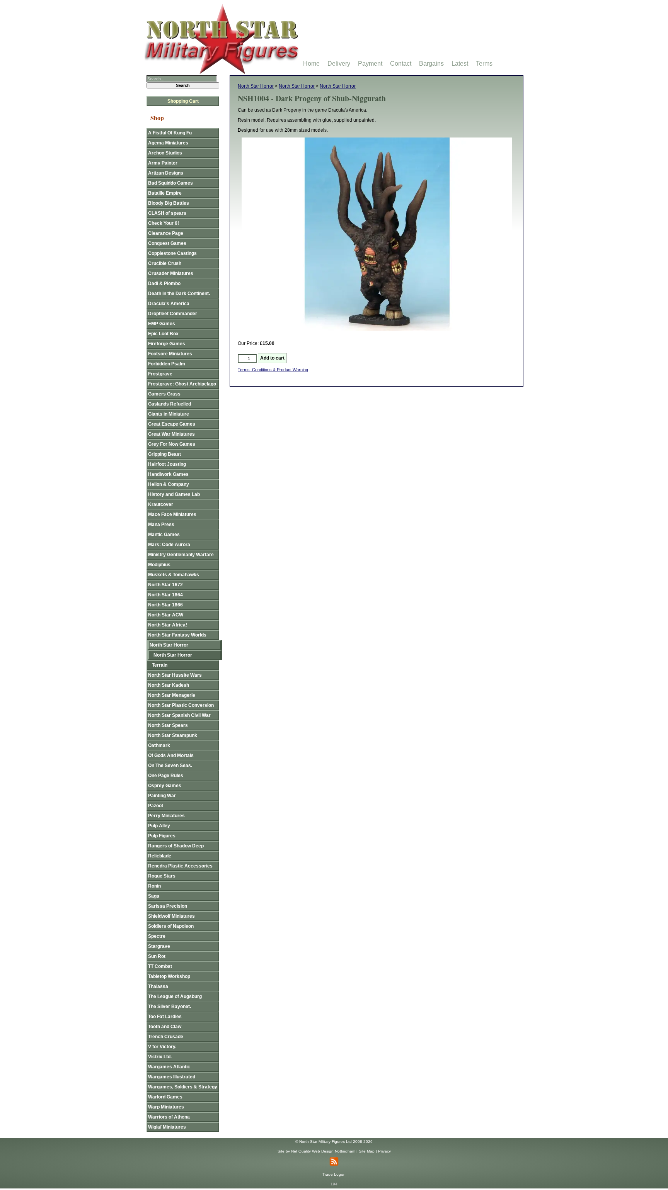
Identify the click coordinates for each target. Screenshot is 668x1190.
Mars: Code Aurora (169, 544)
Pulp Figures (162, 836)
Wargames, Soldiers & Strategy (182, 1087)
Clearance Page (165, 233)
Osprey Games (164, 785)
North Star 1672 (165, 584)
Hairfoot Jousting (167, 464)
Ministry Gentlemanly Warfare (181, 554)
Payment (370, 63)
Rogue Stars (162, 876)
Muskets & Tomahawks (173, 574)
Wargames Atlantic (169, 1066)
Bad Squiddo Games (170, 183)
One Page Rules (165, 775)
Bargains (431, 63)
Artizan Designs (165, 173)
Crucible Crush (164, 263)
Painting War (162, 795)
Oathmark (159, 745)
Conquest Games (167, 243)
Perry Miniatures (166, 815)
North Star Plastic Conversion (181, 705)
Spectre (156, 936)
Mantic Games (164, 534)
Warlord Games (165, 1097)
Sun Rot (156, 956)
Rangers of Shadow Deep (176, 846)
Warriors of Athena (169, 1117)
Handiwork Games (168, 474)
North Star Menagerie (171, 695)
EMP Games (161, 323)
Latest (460, 63)
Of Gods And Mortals (171, 755)
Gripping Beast (164, 454)
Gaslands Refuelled (169, 404)
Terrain (159, 665)
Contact (400, 63)
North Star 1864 (165, 595)
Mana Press (161, 524)
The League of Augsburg (175, 996)
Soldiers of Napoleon (171, 926)
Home (311, 63)
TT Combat (160, 966)
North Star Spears (168, 725)
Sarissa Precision (167, 906)
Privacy (384, 1151)
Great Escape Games (171, 424)
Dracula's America (168, 303)
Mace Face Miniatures (172, 514)
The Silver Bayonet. (169, 1006)
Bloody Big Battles (168, 203)
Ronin (154, 886)
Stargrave (159, 946)
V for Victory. (162, 1046)
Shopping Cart (183, 101)
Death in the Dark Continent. (179, 293)
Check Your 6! (163, 223)
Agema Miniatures (168, 143)
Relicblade (159, 856)
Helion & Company (168, 484)
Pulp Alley (159, 825)
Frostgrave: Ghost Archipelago (182, 384)
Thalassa (158, 986)
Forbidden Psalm (166, 364)
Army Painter (162, 163)
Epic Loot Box (163, 333)
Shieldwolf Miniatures (171, 916)
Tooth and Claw (164, 1026)
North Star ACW (165, 615)
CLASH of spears (167, 213)
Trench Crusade (165, 1036)
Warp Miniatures (166, 1107)
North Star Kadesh (168, 685)
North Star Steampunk (172, 735)
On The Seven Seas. (170, 765)
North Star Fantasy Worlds (177, 635)
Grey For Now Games (171, 444)
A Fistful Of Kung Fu (170, 133)
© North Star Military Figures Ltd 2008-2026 (334, 1141)
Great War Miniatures (171, 434)
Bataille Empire (165, 193)
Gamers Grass (164, 394)
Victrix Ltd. (160, 1056)
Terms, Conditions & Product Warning (273, 369)
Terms (484, 63)
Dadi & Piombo (164, 283)
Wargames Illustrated (171, 1077)
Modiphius (159, 564)
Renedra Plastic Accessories (180, 866)
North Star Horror (256, 86)
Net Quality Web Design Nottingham (323, 1151)
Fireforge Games (166, 343)
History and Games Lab (174, 494)
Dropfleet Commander (172, 313)
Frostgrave (160, 374)
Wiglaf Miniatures (167, 1127)
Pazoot (155, 805)
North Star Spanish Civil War (179, 715)
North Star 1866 (165, 605)
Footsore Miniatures (170, 353)
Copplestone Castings (172, 253)
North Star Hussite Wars (175, 675)
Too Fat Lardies (165, 1016)
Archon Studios (165, 153)
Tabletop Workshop (169, 976)
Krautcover (160, 504)
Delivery (338, 63)
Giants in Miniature (168, 414)
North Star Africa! (167, 625)
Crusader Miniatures (170, 273)
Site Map (367, 1151)
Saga (153, 896)
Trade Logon (334, 1174)
